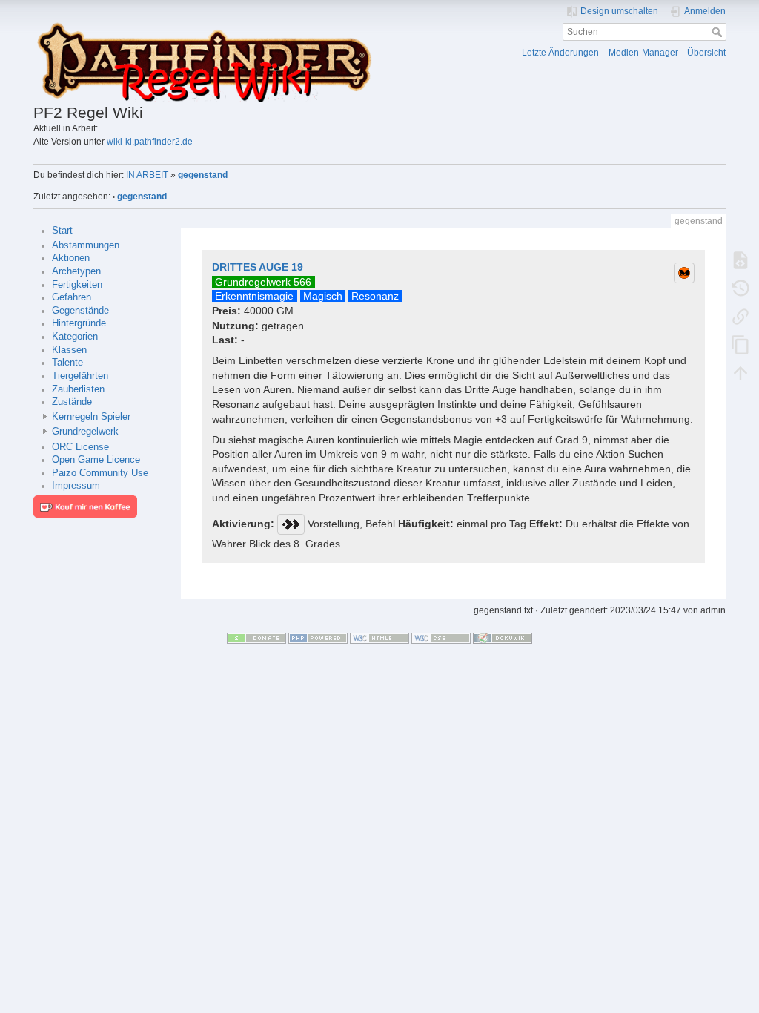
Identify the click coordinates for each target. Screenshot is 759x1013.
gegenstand (203, 175)
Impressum (76, 486)
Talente (67, 362)
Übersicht (706, 52)
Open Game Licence (96, 460)
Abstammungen (85, 245)
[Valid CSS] (441, 637)
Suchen (719, 32)
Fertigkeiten (77, 285)
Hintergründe (79, 323)
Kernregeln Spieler (91, 417)
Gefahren (71, 297)
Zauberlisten (78, 389)
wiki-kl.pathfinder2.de (150, 141)
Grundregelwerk (85, 431)
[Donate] (256, 637)
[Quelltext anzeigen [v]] (740, 260)
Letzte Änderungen (560, 52)
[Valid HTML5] (379, 637)
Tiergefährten (80, 376)
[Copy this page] (740, 345)
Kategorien (75, 336)
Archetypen (76, 271)
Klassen (69, 350)
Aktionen (71, 258)
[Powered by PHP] (318, 637)
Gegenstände (80, 311)
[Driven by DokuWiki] (502, 637)
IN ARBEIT (147, 175)
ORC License (80, 447)
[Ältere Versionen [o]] (740, 288)
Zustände (72, 402)
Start (62, 230)
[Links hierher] (740, 317)
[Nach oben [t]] (740, 373)
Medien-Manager (643, 52)
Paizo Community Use (100, 473)
